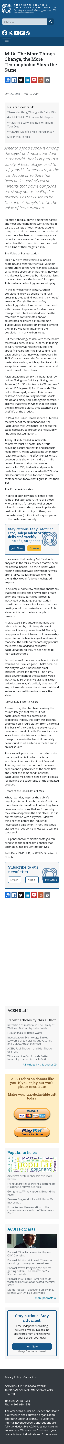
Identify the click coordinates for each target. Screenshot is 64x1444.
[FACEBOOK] (14, 80)
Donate (34, 548)
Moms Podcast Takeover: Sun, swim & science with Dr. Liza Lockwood (30, 1291)
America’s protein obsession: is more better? (30, 1177)
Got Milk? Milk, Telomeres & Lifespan (30, 117)
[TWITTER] (21, 80)
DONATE (32, 1111)
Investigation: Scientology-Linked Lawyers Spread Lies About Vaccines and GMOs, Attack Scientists (29, 1040)
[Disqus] (32, 944)
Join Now (17, 548)
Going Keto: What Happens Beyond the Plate (31, 1193)
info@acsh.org (21, 1400)
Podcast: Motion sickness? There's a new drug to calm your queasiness (29, 1261)
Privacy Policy (13, 1377)
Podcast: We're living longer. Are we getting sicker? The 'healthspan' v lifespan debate (29, 1271)
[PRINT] (47, 80)
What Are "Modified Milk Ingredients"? (30, 131)
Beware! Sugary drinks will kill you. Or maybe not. (30, 1201)
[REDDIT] (40, 80)
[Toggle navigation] (6, 41)
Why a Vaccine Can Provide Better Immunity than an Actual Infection (28, 1057)
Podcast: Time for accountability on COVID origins (29, 1253)
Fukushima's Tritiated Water (24, 1033)
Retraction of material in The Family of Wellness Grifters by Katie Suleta (30, 1026)
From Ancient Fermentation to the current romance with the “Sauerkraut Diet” (30, 1210)
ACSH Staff (14, 94)
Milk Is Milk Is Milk (18, 137)
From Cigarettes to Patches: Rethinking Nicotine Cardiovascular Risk (31, 1185)
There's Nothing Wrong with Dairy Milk (31, 112)
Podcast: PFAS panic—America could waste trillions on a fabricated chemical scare (31, 1282)
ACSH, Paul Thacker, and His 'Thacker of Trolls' (30, 1050)
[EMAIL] (8, 80)
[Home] (30, 8)
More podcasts (44, 1298)
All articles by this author (38, 1064)
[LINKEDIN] (27, 80)
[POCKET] (34, 80)
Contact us (30, 1377)
